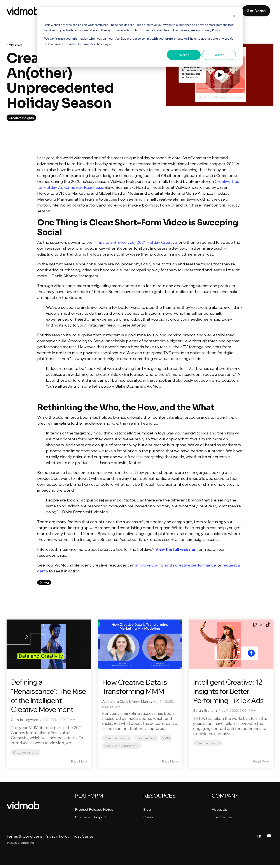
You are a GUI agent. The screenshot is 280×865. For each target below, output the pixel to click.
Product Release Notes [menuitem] (94, 809)
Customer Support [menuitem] (90, 817)
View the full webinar (175, 549)
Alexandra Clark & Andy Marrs (126, 701)
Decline (219, 54)
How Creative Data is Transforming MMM (134, 687)
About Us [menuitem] (219, 809)
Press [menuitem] (148, 817)
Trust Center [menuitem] (222, 817)
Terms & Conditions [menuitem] (24, 836)
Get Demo (256, 10)
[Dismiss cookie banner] (234, 16)
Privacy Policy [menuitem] (57, 836)
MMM (166, 738)
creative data (146, 738)
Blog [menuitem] (147, 809)
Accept (184, 54)
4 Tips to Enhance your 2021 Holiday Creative (135, 242)
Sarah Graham (205, 710)
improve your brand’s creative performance (175, 565)
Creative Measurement (121, 745)
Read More (79, 761)
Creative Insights (21, 118)
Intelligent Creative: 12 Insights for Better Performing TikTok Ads (228, 691)
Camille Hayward (24, 719)
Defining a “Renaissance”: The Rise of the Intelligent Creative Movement (48, 696)
